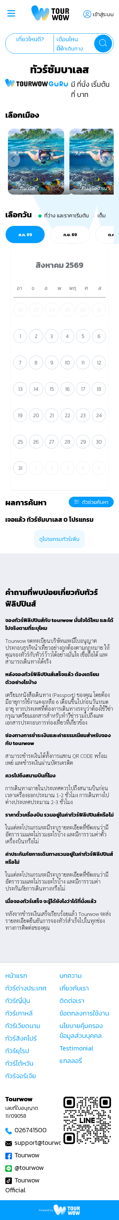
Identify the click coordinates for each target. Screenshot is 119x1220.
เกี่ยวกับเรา (74, 988)
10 (67, 362)
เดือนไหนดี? (67, 43)
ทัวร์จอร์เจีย (20, 1076)
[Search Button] (103, 43)
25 (20, 442)
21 (52, 415)
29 (67, 310)
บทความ (71, 976)
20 (36, 415)
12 (99, 362)
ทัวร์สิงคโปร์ (21, 1038)
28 (52, 310)
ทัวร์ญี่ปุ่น (17, 1001)
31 (99, 310)
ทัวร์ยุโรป (17, 1051)
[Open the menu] (11, 14)
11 (83, 362)
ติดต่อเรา (72, 1001)
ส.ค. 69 (25, 234)
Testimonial (76, 1048)
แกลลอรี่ (71, 1061)
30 (83, 310)
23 (83, 415)
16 (67, 389)
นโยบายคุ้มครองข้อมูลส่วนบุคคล (81, 1031)
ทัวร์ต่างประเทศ (26, 988)
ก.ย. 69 (70, 234)
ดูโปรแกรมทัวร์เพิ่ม (59, 539)
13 (20, 389)
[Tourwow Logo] (50, 14)
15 (52, 389)
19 (20, 415)
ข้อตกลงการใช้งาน (84, 1013)
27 (36, 310)
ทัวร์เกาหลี (19, 1013)
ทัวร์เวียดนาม (22, 1026)
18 (99, 389)
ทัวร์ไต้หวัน (19, 1063)
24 (99, 415)
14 (36, 389)
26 (20, 310)
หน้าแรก (16, 976)
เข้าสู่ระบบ (103, 14)
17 (83, 389)
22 (67, 415)
